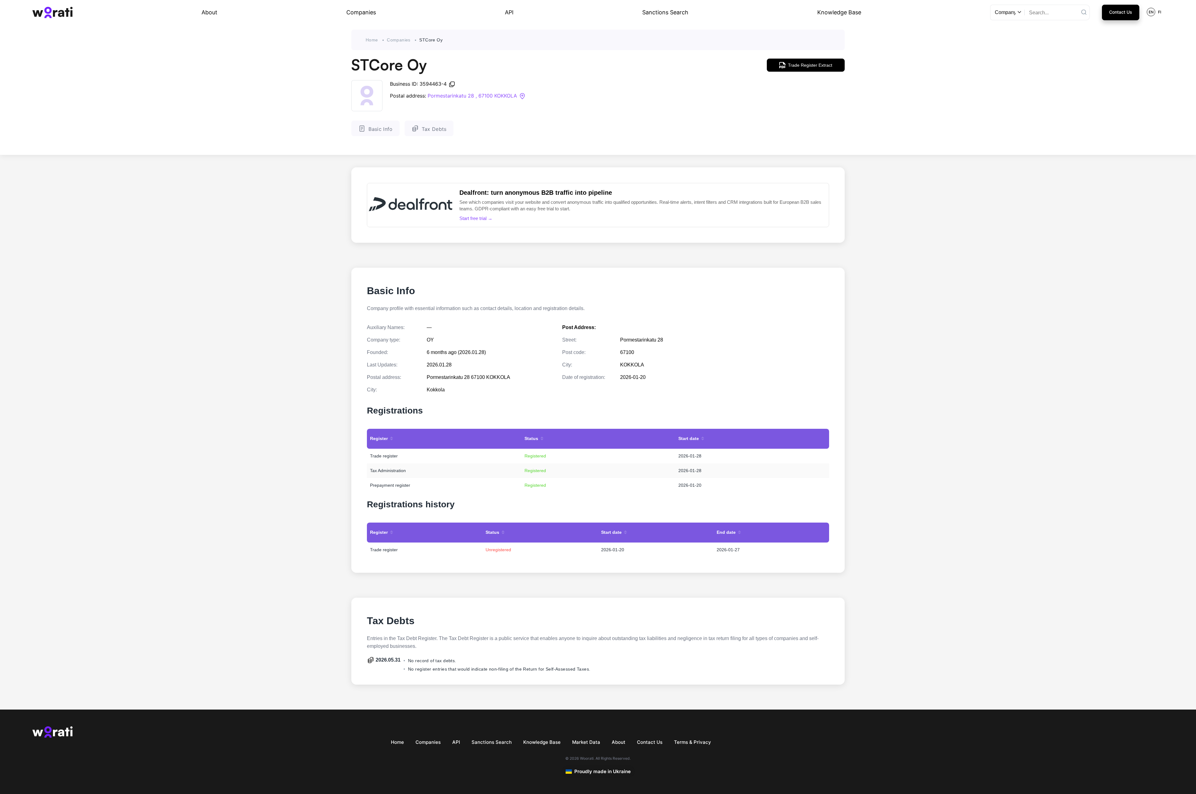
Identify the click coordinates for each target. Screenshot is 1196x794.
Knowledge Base (839, 12)
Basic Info (380, 129)
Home (372, 39)
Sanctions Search (665, 12)
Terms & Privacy (692, 742)
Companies (361, 12)
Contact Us (1120, 12)
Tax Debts (434, 129)
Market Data (586, 742)
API (509, 12)
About (209, 12)
